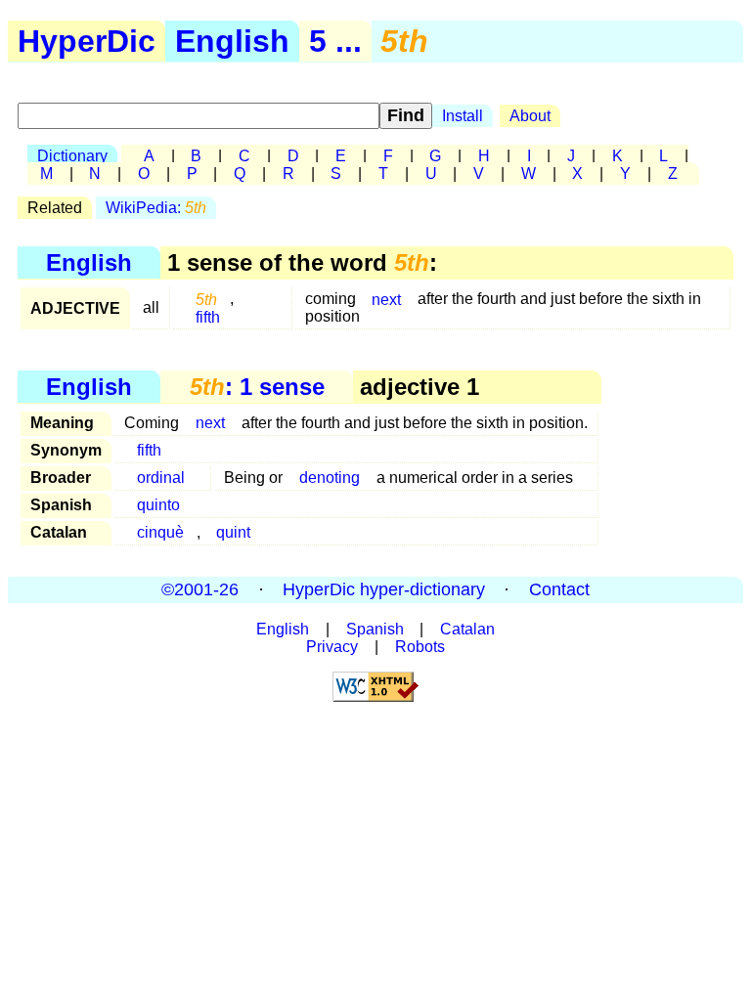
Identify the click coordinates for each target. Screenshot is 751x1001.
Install (462, 116)
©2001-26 (200, 589)
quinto (158, 505)
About (530, 116)
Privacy (332, 646)
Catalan (467, 629)
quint (233, 532)
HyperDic (86, 41)
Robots (420, 646)
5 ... (335, 41)
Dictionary (72, 156)
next (386, 298)
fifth (208, 316)
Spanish (375, 629)
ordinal (161, 477)
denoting (329, 477)
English (232, 41)
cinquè (160, 532)
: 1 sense (257, 386)
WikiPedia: (156, 207)
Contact (559, 589)
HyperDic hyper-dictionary (384, 589)
